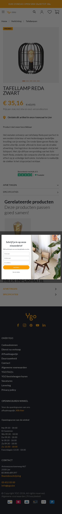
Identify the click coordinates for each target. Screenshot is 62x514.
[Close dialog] (58, 236)
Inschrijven (16, 267)
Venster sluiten (16, 272)
